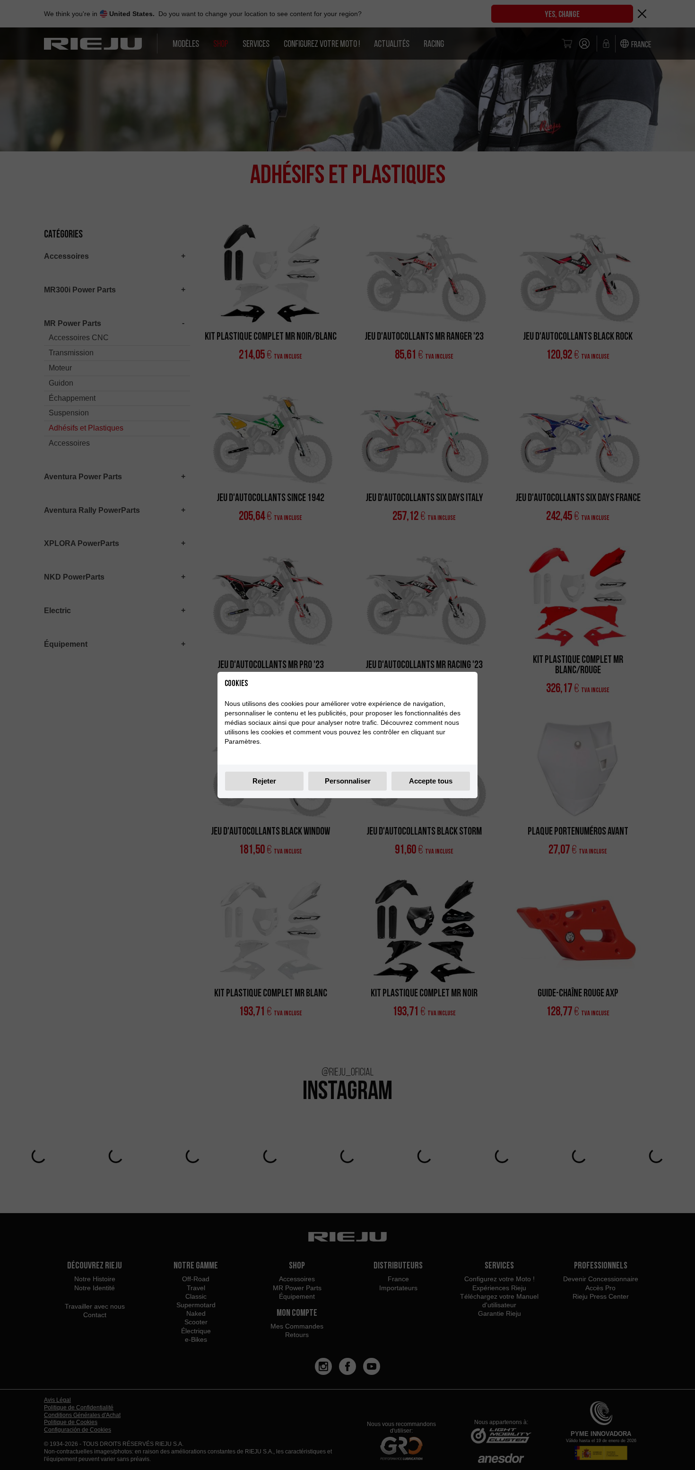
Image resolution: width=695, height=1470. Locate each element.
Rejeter (264, 781)
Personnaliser (348, 781)
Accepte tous (430, 781)
